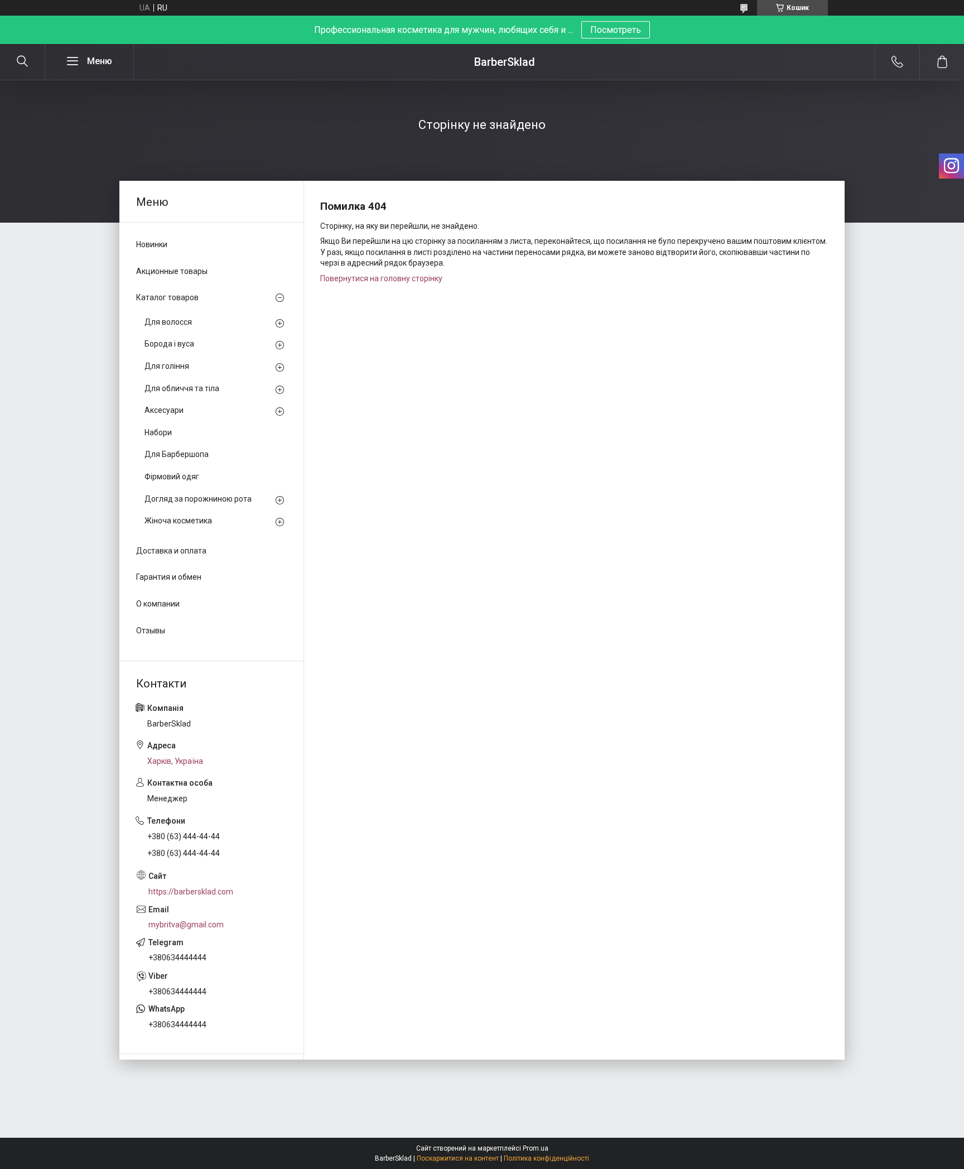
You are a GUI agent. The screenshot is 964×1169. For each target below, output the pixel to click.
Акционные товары (172, 271)
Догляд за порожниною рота (198, 498)
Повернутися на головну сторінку (381, 278)
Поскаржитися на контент (458, 1158)
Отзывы (150, 630)
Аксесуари (164, 410)
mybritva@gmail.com (186, 924)
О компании (158, 603)
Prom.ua (535, 1148)
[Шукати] (22, 62)
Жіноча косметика (178, 520)
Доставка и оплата (171, 550)
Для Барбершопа (176, 454)
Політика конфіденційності (546, 1158)
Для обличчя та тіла (181, 388)
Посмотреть (615, 30)
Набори (158, 432)
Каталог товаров (167, 297)
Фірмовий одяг (171, 476)
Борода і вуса (169, 343)
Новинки (151, 244)
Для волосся (168, 321)
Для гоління (166, 366)
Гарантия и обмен (168, 577)
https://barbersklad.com (190, 891)
